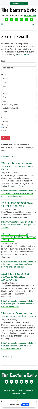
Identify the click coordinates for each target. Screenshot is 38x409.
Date (5, 128)
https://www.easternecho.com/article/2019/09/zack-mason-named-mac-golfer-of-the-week (18, 224)
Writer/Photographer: (10, 104)
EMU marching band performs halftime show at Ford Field (18, 237)
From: (3, 75)
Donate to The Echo (19, 3)
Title (4, 130)
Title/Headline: (7, 68)
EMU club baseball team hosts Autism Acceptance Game (17, 166)
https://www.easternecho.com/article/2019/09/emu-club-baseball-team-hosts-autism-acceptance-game (18, 193)
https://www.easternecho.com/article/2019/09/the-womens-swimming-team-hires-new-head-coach (18, 346)
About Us (7, 390)
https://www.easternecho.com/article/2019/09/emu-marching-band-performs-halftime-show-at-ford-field (18, 264)
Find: (3, 61)
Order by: (5, 125)
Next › (12, 156)
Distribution (16, 393)
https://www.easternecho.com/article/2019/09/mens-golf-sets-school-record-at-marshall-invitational (18, 304)
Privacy (23, 393)
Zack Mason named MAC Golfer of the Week (17, 204)
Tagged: (4, 111)
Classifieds (29, 390)
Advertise (20, 390)
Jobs (13, 390)
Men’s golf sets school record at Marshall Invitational (15, 276)
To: (2, 90)
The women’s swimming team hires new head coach (18, 314)
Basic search (23, 55)
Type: (3, 118)
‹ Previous (5, 156)
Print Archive (30, 15)
